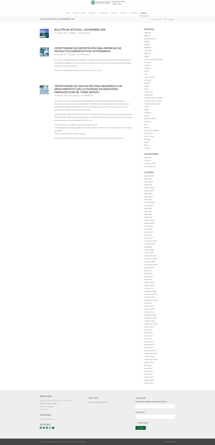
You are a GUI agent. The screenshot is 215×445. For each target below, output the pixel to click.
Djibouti (147, 53)
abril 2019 (148, 279)
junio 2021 (148, 229)
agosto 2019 (149, 267)
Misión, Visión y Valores (153, 101)
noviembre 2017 (150, 318)
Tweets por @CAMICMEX (98, 402)
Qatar (146, 115)
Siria (146, 124)
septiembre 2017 (151, 324)
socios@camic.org (94, 70)
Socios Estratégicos (151, 130)
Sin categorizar (75, 95)
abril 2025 (148, 199)
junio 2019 (148, 273)
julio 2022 (148, 211)
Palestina (147, 112)
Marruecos (148, 92)
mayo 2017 (148, 336)
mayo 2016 (148, 371)
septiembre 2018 (151, 300)
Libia (146, 89)
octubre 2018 (149, 297)
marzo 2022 (149, 220)
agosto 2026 (149, 176)
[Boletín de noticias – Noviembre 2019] (44, 33)
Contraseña (140, 412)
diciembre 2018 (150, 291)
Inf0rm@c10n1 (85, 33)
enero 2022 (148, 226)
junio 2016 (148, 368)
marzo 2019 (149, 282)
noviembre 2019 (150, 259)
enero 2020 (148, 253)
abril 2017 (148, 338)
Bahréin (147, 44)
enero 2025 (148, 205)
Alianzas (147, 36)
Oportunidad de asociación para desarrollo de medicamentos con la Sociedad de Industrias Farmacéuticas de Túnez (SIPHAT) (88, 89)
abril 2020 (148, 247)
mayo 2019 (148, 276)
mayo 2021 (148, 232)
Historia (147, 68)
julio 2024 (148, 208)
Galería (147, 65)
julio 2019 (148, 270)
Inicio (160, 19)
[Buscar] (150, 13)
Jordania (147, 80)
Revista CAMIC (150, 118)
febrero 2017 (149, 344)
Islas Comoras (149, 77)
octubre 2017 (149, 321)
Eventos (147, 62)
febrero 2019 (149, 285)
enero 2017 (148, 347)
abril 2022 (148, 217)
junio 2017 (148, 333)
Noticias (73, 54)
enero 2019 (148, 288)
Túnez (146, 145)
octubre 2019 (149, 262)
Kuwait (147, 83)
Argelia (146, 41)
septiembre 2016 (151, 359)
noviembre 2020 (150, 241)
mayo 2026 (148, 182)
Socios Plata (149, 136)
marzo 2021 (149, 238)
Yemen (147, 148)
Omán (146, 107)
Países (146, 110)
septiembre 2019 (151, 264)
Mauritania (148, 95)
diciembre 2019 (150, 256)
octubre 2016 (149, 356)
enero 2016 (148, 383)
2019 (165, 19)
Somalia (147, 139)
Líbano (146, 86)
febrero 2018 (149, 309)
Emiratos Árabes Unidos (153, 59)
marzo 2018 (149, 306)
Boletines (73, 33)
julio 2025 (148, 193)
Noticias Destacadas (152, 104)
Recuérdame (143, 423)
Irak (145, 74)
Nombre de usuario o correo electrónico (151, 401)
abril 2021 (148, 235)
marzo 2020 (149, 250)
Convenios (148, 50)
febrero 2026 (149, 187)
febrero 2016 (149, 380)
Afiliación (147, 33)
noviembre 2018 (150, 294)
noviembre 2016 (150, 353)
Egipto (146, 56)
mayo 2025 (148, 196)
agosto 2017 (149, 327)
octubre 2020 (149, 244)
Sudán (146, 142)
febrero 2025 (149, 202)
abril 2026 (148, 185)
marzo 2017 (149, 342)
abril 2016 (148, 374)
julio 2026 (148, 179)
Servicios (147, 121)
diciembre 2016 (150, 350)
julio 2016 (148, 365)
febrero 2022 (149, 223)
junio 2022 (148, 214)
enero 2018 (148, 312)
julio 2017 (148, 330)
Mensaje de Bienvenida (153, 98)
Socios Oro (148, 133)
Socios (146, 127)
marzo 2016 (149, 377)
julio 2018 (148, 303)
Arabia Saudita (149, 38)
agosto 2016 (149, 362)
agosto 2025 (149, 190)
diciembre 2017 (150, 315)
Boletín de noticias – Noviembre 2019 (79, 29)
